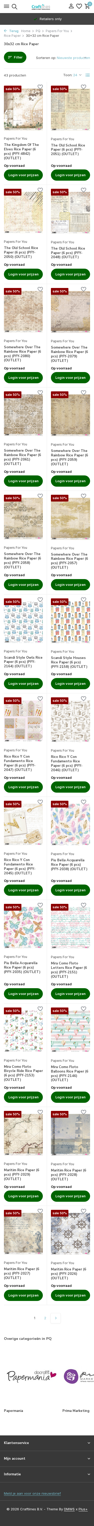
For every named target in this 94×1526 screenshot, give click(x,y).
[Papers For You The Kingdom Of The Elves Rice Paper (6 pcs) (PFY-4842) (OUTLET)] (23, 109)
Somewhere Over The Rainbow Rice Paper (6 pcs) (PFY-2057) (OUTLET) (69, 561)
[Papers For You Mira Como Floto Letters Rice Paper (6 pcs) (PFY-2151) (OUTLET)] (70, 928)
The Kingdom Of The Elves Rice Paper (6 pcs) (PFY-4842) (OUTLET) (21, 152)
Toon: (67, 75)
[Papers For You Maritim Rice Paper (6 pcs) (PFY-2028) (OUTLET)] (70, 1135)
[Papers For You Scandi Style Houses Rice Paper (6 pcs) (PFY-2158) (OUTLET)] (70, 622)
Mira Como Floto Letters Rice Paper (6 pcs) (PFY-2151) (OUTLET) (69, 970)
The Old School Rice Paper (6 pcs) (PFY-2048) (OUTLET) (68, 253)
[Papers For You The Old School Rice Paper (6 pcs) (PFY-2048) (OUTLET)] (70, 213)
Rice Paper (12, 36)
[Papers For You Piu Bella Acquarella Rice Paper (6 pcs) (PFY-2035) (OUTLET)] (23, 928)
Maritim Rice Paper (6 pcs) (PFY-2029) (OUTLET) (21, 1174)
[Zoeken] (14, 6)
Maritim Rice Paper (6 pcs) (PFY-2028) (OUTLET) (68, 1175)
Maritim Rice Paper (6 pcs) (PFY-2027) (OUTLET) (21, 1273)
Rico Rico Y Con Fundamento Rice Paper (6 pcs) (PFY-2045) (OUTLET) (20, 867)
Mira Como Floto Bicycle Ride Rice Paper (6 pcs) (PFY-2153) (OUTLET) (23, 1073)
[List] (87, 75)
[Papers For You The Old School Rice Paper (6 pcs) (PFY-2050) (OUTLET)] (23, 213)
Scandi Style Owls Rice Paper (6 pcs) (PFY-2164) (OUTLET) (23, 662)
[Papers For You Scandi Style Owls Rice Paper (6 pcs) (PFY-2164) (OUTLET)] (23, 622)
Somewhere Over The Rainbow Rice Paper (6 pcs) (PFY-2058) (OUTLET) (22, 561)
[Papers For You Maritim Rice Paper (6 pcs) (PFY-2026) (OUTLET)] (70, 1234)
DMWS (69, 1509)
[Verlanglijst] (79, 6)
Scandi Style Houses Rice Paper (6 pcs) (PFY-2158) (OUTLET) (69, 662)
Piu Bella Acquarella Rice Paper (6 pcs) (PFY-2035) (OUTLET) (22, 967)
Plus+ (83, 1509)
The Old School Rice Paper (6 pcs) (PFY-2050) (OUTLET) (21, 252)
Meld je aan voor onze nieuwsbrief (32, 1493)
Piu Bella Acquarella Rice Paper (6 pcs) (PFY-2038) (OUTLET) (69, 864)
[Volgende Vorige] (55, 1318)
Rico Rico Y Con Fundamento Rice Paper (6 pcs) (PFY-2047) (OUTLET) (20, 763)
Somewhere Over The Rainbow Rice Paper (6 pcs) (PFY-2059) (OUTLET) (69, 458)
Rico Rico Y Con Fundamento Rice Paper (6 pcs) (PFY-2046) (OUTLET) (67, 764)
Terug (13, 31)
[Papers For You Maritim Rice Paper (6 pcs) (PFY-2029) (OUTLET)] (23, 1135)
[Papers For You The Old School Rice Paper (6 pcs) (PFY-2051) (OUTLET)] (70, 110)
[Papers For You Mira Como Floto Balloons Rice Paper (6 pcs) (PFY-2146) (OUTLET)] (70, 1031)
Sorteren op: (46, 58)
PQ (38, 31)
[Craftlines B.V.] (47, 6)
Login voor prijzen (23, 175)
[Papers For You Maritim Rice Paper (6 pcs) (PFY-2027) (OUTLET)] (23, 1234)
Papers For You (57, 31)
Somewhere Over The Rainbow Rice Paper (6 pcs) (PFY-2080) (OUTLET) (22, 354)
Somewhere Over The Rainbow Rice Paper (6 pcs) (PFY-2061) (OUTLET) (22, 457)
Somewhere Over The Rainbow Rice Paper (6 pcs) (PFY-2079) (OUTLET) (69, 354)
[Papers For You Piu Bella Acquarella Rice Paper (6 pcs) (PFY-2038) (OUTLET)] (70, 825)
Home (26, 31)
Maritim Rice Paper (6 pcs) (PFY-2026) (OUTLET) (68, 1274)
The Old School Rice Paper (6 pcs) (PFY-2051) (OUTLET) (68, 150)
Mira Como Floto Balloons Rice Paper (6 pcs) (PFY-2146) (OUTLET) (69, 1074)
